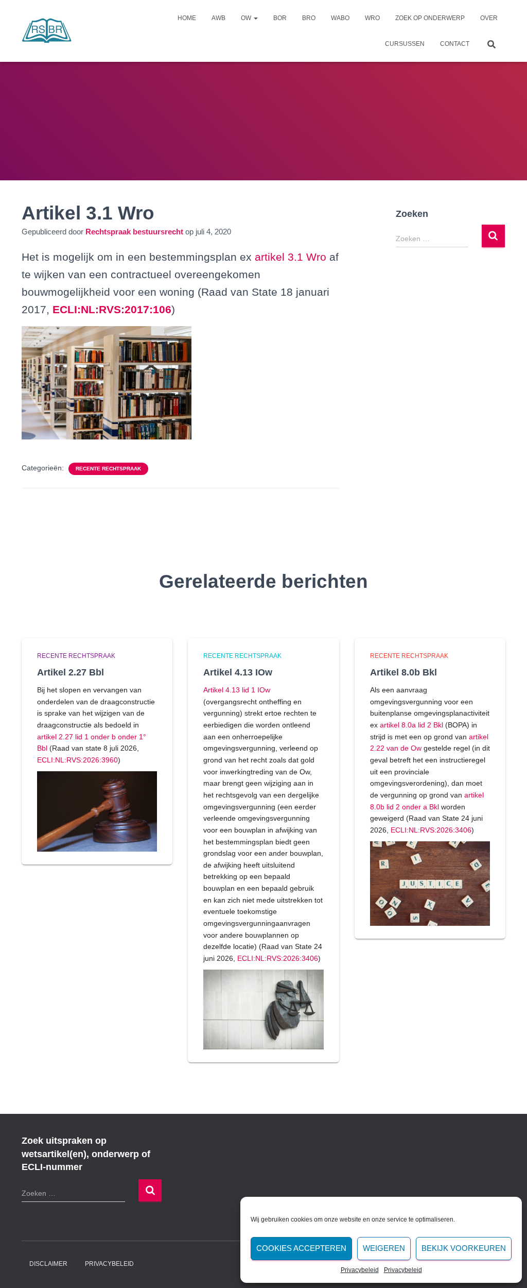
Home (187, 18)
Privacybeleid (360, 1270)
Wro (372, 18)
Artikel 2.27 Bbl (70, 672)
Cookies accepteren (301, 1248)
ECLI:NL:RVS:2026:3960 (77, 760)
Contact (454, 43)
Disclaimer (48, 1263)
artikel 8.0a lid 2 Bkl (411, 725)
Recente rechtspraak (108, 468)
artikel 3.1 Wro (290, 257)
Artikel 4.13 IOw (237, 672)
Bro (308, 18)
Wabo (340, 18)
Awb (218, 18)
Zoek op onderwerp (430, 18)
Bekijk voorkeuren (463, 1248)
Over (489, 18)
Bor (280, 18)
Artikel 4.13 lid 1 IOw (236, 690)
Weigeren (384, 1248)
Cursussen (405, 43)
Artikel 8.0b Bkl (403, 672)
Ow (247, 18)
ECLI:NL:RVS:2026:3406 (277, 958)
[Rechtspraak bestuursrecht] (47, 31)
